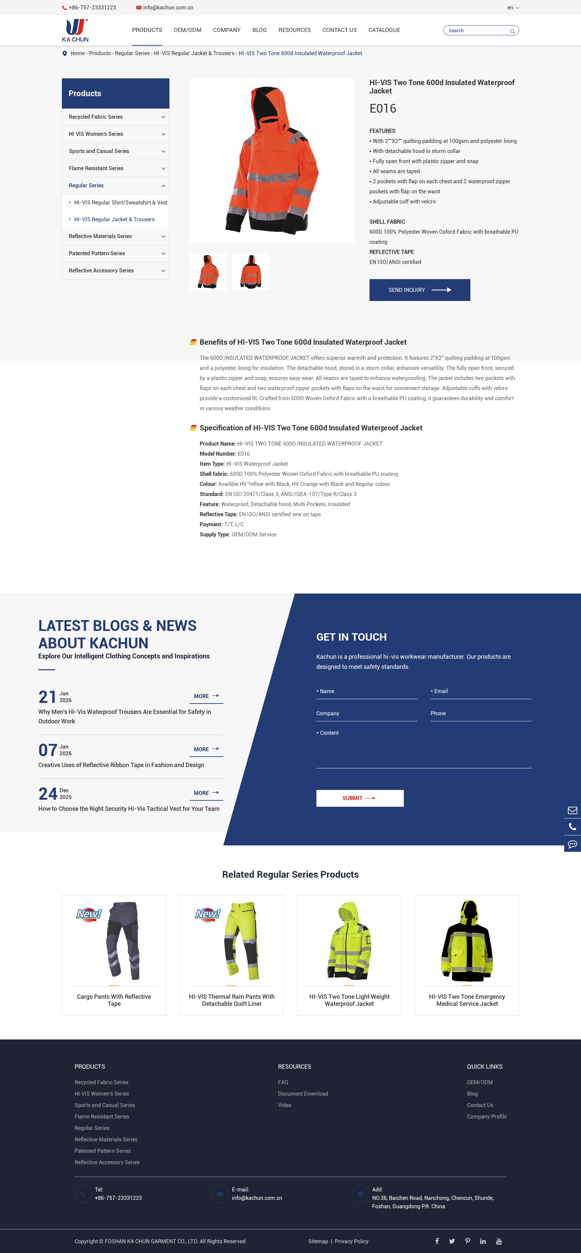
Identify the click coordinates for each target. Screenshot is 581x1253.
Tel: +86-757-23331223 (118, 1193)
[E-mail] (572, 810)
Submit (359, 798)
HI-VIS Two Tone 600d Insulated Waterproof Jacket (300, 53)
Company (227, 30)
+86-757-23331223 (89, 7)
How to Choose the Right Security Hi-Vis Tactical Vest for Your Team (129, 808)
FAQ (283, 1082)
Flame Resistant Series (96, 168)
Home (78, 53)
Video (285, 1105)
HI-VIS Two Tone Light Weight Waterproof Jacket (349, 1000)
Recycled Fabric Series (96, 117)
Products (147, 30)
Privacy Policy (352, 1241)
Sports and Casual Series (99, 151)
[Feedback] (572, 843)
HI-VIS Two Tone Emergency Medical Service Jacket (467, 1000)
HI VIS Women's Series (96, 134)
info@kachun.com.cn (164, 7)
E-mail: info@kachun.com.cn (257, 1193)
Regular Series (132, 53)
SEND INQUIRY (420, 290)
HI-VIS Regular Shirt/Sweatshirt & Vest (120, 202)
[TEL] (572, 827)
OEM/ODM (187, 30)
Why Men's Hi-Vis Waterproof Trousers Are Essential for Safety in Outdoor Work (124, 716)
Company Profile (487, 1116)
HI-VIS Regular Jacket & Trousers (194, 53)
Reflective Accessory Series (101, 270)
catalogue (384, 30)
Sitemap (318, 1241)
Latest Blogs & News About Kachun (117, 634)
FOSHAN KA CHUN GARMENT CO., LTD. (151, 1241)
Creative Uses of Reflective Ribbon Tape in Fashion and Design (121, 764)
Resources (295, 30)
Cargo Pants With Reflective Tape (114, 1000)
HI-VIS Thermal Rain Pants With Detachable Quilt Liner (232, 1000)
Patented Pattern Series (97, 253)
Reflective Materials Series (100, 236)
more (206, 695)
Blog (260, 30)
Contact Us (339, 30)
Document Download (303, 1094)
